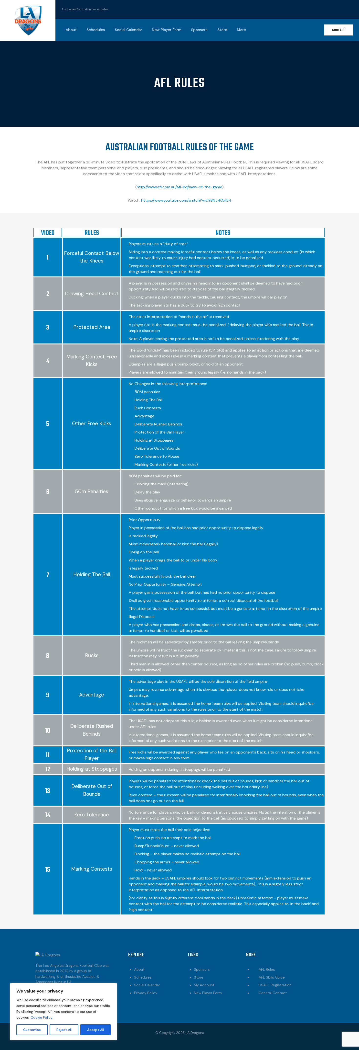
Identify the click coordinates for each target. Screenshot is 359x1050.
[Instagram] (346, 8)
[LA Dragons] (28, 20)
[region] (63, 1011)
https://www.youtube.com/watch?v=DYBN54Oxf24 (186, 200)
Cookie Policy (42, 1017)
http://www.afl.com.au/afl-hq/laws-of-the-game (179, 187)
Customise (32, 1029)
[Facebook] (331, 8)
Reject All (64, 1029)
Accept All (95, 1029)
